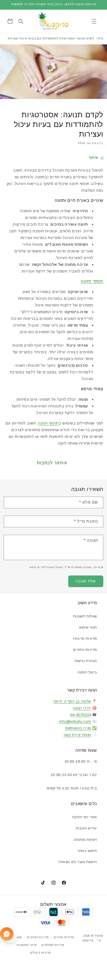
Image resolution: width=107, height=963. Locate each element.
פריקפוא (88, 940)
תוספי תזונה (92, 281)
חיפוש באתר (87, 851)
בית (100, 38)
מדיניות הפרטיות (38, 937)
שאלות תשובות (85, 616)
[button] (94, 21)
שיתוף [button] (93, 157)
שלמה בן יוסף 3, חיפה (72, 701)
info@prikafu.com (75, 721)
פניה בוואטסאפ (78, 728)
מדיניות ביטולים (40, 952)
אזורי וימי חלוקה (84, 817)
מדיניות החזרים (85, 650)
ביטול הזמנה (87, 672)
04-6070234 (80, 715)
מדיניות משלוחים (53, 944)
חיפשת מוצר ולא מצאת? (77, 862)
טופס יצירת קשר (77, 735)
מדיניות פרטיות (85, 638)
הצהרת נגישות (86, 661)
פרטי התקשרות (27, 944)
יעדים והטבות (86, 828)
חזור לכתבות (50, 462)
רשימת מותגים (85, 840)
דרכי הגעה (82, 708)
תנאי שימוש (88, 627)
